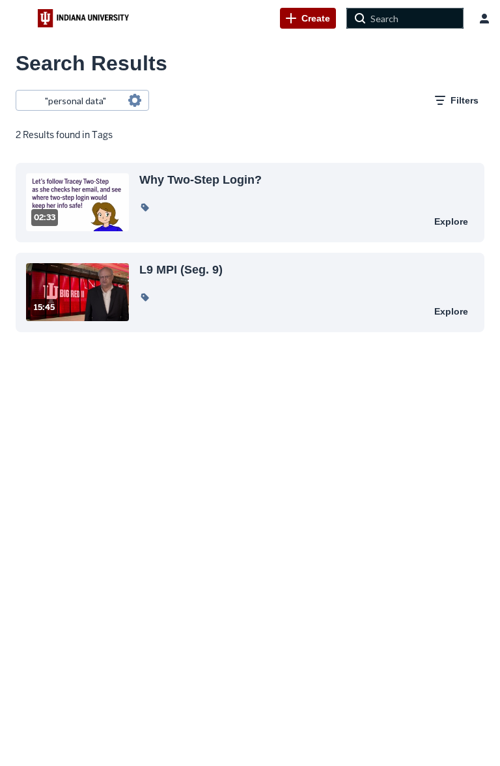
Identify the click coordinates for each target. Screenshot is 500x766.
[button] (144, 207)
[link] (308, 18)
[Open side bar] (19, 18)
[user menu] (484, 18)
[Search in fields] (134, 100)
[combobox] (81, 100)
